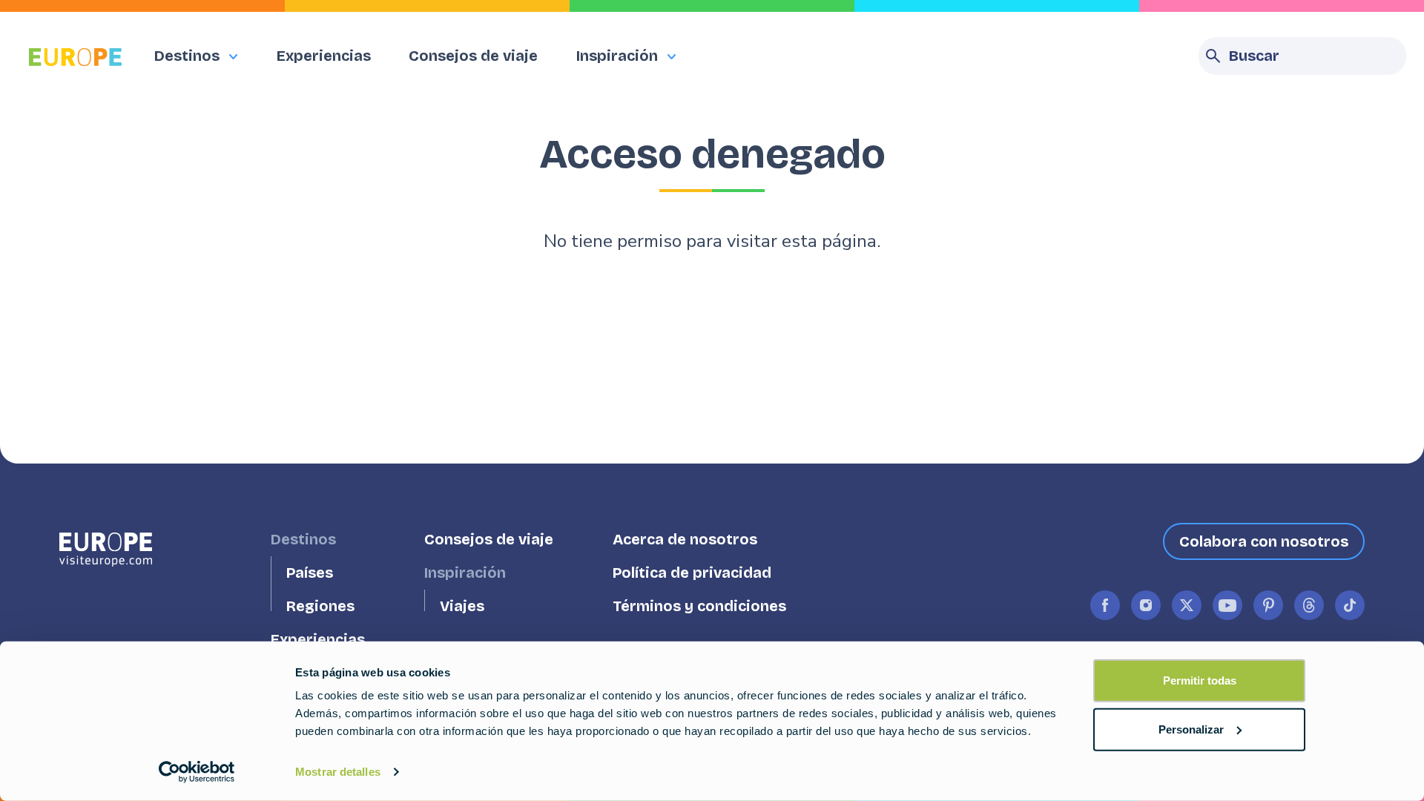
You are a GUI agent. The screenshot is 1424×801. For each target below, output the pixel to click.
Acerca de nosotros (685, 539)
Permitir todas (1199, 680)
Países (309, 573)
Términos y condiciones (699, 606)
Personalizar (1191, 728)
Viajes (462, 606)
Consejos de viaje (473, 56)
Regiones (320, 606)
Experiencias (324, 56)
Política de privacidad (692, 573)
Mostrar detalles (337, 771)
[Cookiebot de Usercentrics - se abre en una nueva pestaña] (197, 772)
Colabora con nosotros (1263, 541)
